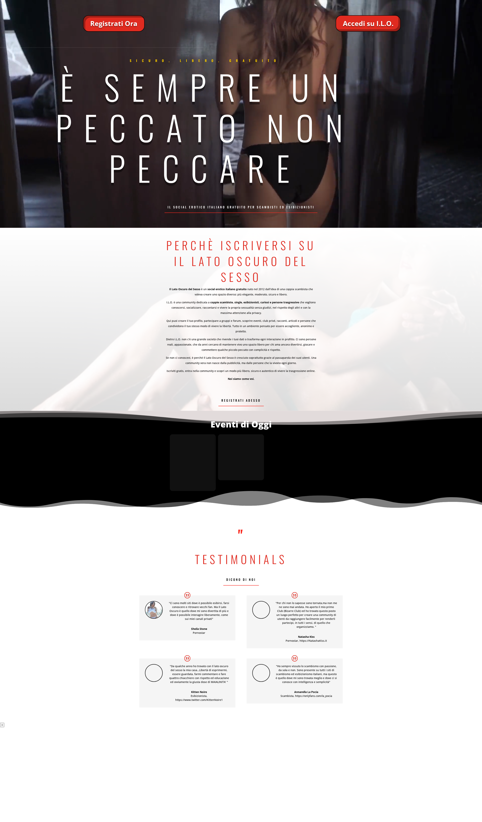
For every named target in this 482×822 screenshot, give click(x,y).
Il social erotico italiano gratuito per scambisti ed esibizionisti (241, 207)
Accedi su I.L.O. (368, 23)
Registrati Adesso (241, 400)
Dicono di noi (241, 579)
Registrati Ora (113, 23)
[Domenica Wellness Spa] (193, 462)
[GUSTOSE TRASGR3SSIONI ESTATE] (241, 462)
